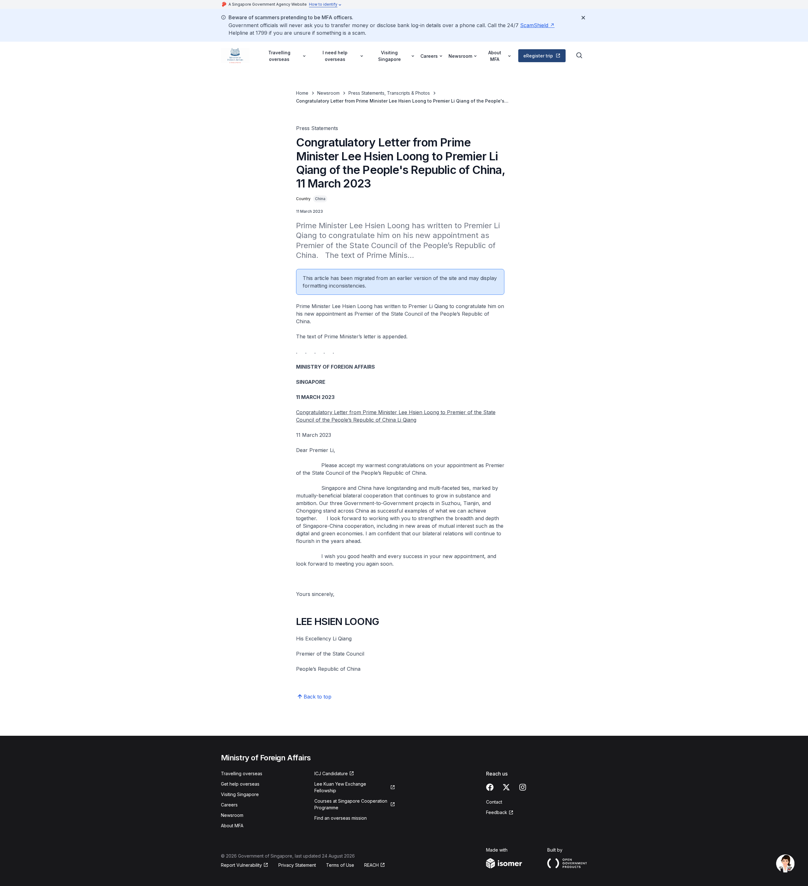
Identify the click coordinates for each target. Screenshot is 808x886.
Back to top (317, 696)
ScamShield (534, 25)
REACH (371, 865)
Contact (494, 802)
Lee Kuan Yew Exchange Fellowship (340, 787)
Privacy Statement (297, 865)
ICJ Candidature (331, 773)
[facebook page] (490, 787)
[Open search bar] (579, 55)
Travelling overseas (241, 773)
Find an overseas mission (340, 818)
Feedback (496, 812)
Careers (229, 804)
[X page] (506, 787)
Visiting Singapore (240, 794)
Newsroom (328, 93)
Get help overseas (240, 784)
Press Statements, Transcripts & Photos (389, 93)
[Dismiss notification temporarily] (583, 17)
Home (302, 93)
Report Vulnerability (241, 865)
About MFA (232, 825)
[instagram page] (522, 787)
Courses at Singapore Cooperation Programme (350, 804)
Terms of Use (340, 865)
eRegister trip (538, 55)
